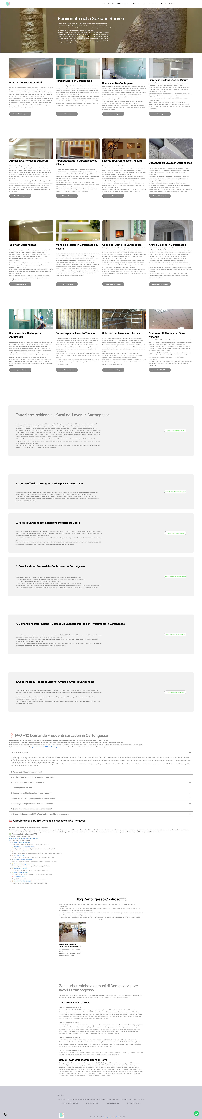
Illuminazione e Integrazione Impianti (24, 864)
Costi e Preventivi (19, 855)
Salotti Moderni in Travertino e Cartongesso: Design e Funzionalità (70, 945)
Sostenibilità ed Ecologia (21, 872)
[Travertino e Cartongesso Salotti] (72, 932)
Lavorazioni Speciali (20, 876)
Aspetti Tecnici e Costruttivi (22, 842)
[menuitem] (102, 4)
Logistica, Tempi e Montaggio (22, 881)
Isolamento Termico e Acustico (23, 859)
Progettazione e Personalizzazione (24, 847)
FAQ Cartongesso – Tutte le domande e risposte (23, 838)
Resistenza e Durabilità (20, 868)
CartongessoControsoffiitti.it (111, 1117)
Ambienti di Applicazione (21, 851)
